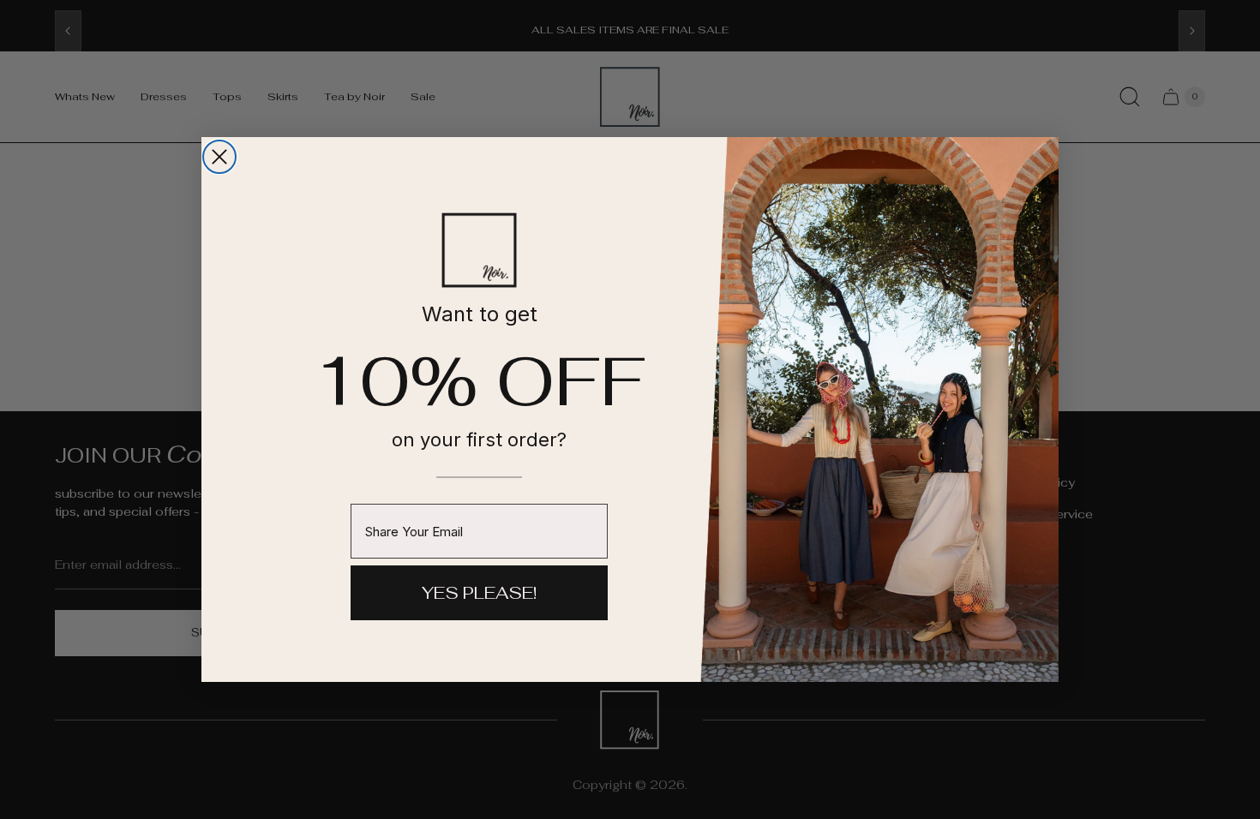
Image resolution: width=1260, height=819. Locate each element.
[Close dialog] (219, 156)
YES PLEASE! (479, 593)
